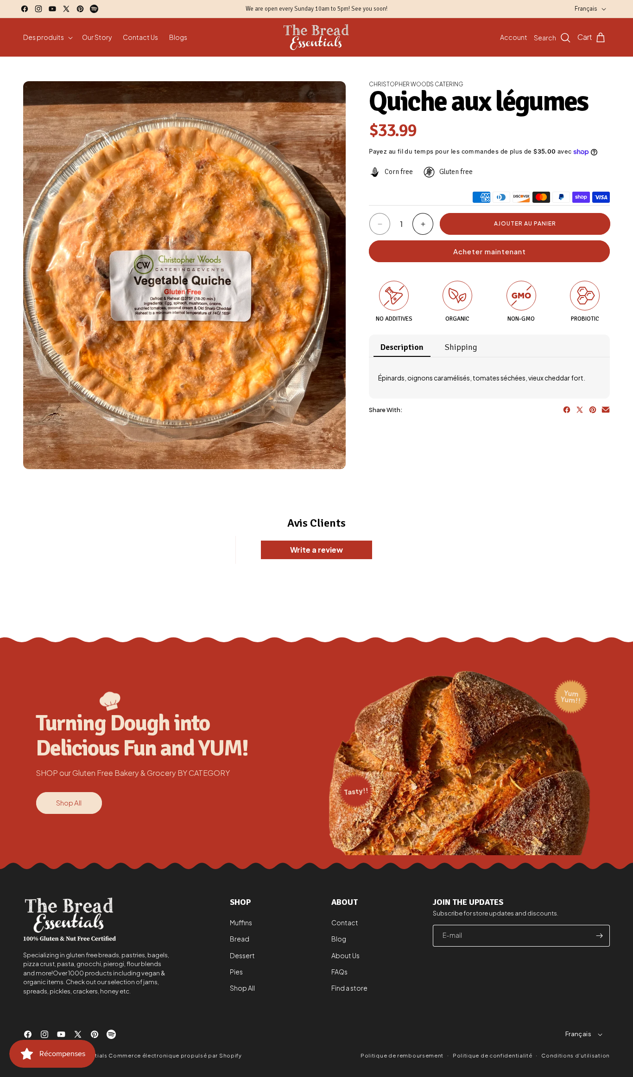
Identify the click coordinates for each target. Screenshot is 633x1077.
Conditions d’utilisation (575, 1055)
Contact (344, 923)
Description (402, 347)
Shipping (461, 347)
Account (513, 37)
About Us (345, 955)
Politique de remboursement (402, 1055)
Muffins (241, 923)
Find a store (349, 988)
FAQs (339, 971)
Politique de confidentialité (492, 1055)
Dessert (242, 955)
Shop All (69, 802)
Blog (338, 939)
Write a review (316, 550)
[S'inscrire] (599, 936)
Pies (236, 971)
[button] (47, 37)
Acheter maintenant (489, 251)
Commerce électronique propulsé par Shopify (174, 1055)
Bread (239, 939)
